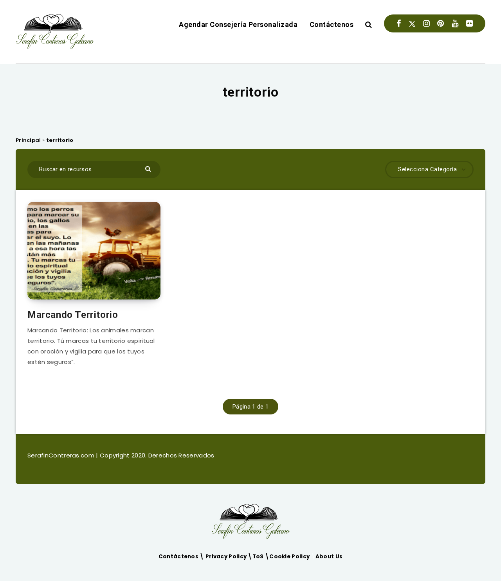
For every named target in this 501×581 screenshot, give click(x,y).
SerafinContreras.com (61, 455)
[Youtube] (455, 23)
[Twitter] (412, 23)
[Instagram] (426, 23)
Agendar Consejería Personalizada (238, 24)
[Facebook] (398, 23)
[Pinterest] (440, 23)
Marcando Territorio (72, 314)
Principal (28, 140)
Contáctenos (332, 24)
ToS (258, 556)
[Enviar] (149, 168)
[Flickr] (469, 23)
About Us (328, 556)
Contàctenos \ (182, 556)
